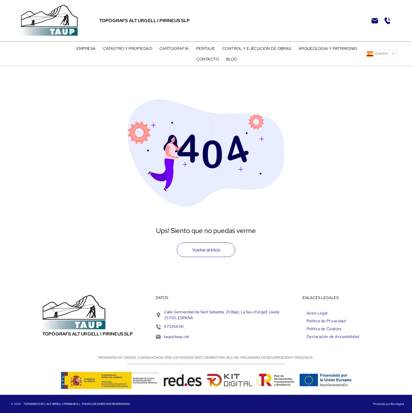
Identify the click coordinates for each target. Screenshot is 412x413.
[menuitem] (86, 48)
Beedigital (397, 404)
